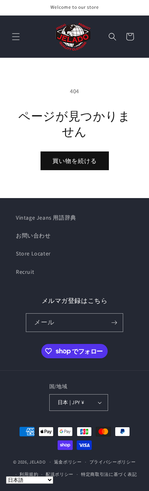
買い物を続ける (74, 161)
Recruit (25, 271)
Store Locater (33, 253)
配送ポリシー (60, 474)
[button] (16, 36)
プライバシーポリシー (112, 462)
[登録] (114, 322)
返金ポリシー (68, 462)
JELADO (37, 462)
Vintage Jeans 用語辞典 (46, 217)
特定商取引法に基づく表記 (109, 474)
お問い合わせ (33, 235)
